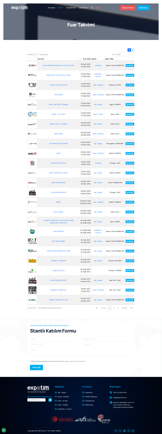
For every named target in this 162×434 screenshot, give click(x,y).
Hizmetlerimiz (71, 8)
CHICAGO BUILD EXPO (58, 192)
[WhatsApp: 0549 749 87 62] (3, 430)
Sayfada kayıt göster (37, 54)
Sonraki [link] (124, 308)
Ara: (113, 54)
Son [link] (131, 308)
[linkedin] (133, 430)
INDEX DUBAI (58, 134)
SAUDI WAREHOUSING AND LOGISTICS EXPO (58, 65)
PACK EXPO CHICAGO (58, 163)
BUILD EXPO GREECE (58, 183)
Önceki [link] (103, 308)
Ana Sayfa (51, 8)
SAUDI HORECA (58, 231)
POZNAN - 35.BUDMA (58, 261)
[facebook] (115, 430)
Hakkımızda (83, 8)
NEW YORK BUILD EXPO (59, 280)
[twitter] (120, 430)
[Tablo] (129, 50)
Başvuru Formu (128, 8)
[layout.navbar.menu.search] (92, 7)
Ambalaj (98, 65)
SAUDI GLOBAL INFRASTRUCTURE (58, 251)
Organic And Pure (58, 270)
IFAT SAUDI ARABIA (58, 241)
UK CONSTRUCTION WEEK (58, 144)
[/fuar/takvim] (19, 8)
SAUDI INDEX (58, 95)
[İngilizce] (98, 7)
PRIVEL (58, 202)
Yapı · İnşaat (98, 104)
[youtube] (124, 430)
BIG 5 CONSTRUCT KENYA (58, 173)
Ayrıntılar (129, 65)
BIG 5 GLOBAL (58, 212)
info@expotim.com (119, 398)
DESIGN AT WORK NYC (58, 290)
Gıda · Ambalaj (98, 85)
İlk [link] (97, 308)
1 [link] (109, 308)
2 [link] (113, 308)
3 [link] (117, 308)
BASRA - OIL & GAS (58, 114)
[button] (78, 59)
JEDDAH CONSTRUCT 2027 (58, 300)
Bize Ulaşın (143, 8)
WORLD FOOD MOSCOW (58, 85)
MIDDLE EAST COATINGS (58, 124)
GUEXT (58, 153)
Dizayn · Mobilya (98, 95)
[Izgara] (133, 50)
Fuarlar (59, 8)
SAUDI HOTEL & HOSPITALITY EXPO (58, 75)
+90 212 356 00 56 (120, 393)
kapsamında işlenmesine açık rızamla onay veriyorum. (58, 361)
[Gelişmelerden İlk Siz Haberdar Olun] (50, 400)
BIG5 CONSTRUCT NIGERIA (58, 104)
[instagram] (128, 430)
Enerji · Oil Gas (98, 114)
